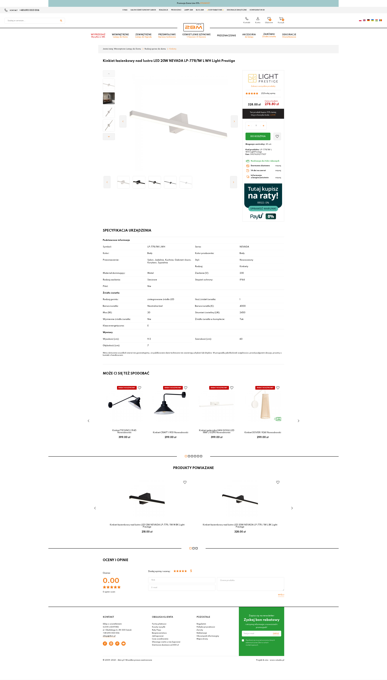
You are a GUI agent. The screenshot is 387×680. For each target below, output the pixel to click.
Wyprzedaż (98, 36)
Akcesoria (249, 36)
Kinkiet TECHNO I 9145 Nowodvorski (124, 431)
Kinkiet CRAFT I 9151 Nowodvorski (170, 433)
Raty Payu (156, 630)
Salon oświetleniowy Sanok (143, 10)
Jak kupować (158, 636)
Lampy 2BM (188, 10)
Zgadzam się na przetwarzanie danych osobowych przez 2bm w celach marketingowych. (260, 642)
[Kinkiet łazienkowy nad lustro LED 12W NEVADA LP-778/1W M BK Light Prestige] (139, 182)
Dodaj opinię (269, 93)
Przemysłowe (167, 36)
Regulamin (201, 624)
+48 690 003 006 (29, 10)
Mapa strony (202, 639)
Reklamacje (202, 633)
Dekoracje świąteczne (237, 10)
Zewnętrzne (143, 36)
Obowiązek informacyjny (208, 636)
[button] (109, 73)
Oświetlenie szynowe (196, 36)
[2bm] (193, 27)
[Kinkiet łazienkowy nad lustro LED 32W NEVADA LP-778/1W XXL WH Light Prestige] (186, 182)
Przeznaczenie (226, 36)
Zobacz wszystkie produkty (263, 86)
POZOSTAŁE (203, 617)
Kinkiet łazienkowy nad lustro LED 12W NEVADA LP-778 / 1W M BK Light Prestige (147, 526)
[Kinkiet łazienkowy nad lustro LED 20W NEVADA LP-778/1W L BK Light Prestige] (154, 182)
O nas (124, 10)
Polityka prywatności (206, 627)
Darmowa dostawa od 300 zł (165, 645)
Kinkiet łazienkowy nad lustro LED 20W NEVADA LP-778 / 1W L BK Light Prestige (240, 526)
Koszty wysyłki (158, 627)
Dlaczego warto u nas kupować (166, 642)
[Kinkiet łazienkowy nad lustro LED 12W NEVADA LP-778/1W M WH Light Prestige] (123, 182)
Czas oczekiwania (160, 639)
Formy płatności (159, 624)
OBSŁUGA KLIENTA (162, 617)
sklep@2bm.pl (109, 636)
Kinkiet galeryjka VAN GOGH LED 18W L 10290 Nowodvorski (216, 431)
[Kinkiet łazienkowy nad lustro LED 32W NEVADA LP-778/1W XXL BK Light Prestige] (170, 182)
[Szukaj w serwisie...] (61, 20)
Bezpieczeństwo (159, 633)
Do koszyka (258, 136)
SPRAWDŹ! (205, 3)
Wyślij (281, 595)
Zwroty (200, 630)
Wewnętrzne (120, 36)
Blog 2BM (200, 10)
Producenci (176, 10)
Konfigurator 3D (257, 10)
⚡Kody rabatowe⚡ (215, 10)
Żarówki (269, 35)
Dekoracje (289, 36)
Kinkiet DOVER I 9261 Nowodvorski (262, 433)
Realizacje (163, 10)
